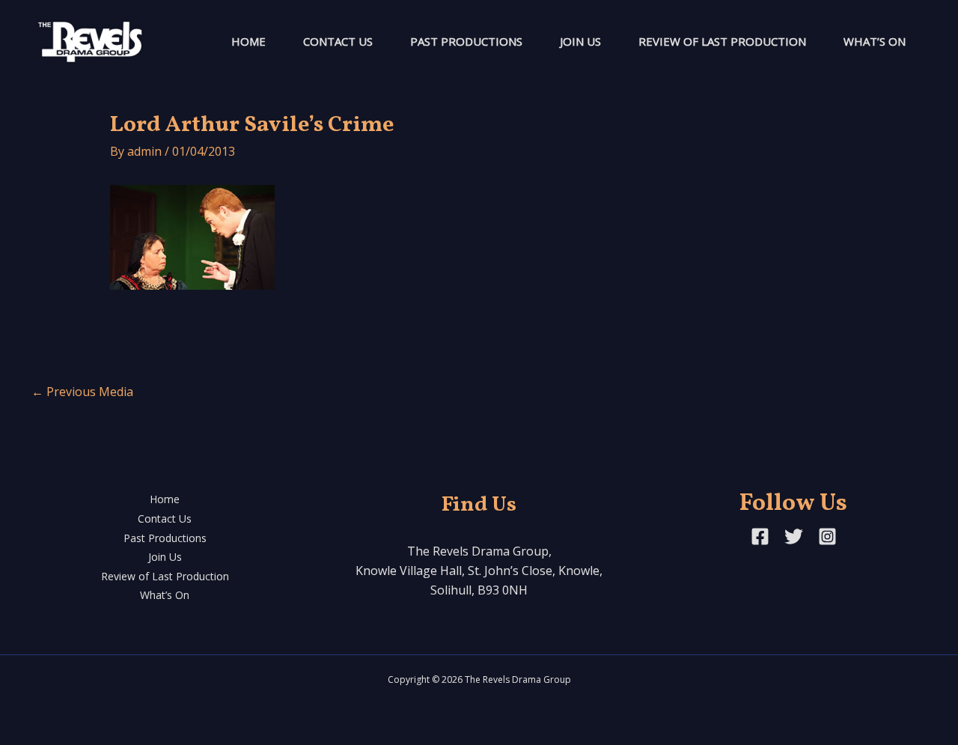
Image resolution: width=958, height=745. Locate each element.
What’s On (874, 41)
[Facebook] (760, 536)
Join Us (580, 41)
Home (248, 41)
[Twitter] (793, 536)
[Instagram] (827, 536)
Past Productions (466, 41)
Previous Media (82, 391)
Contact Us (338, 41)
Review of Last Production (722, 41)
